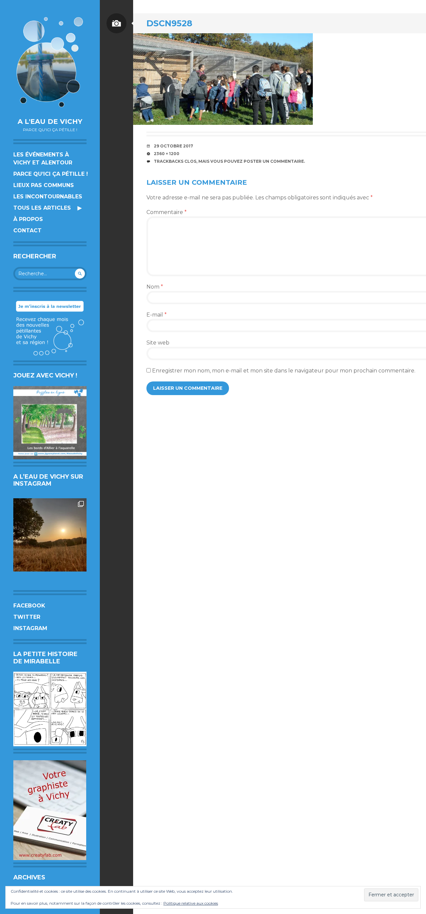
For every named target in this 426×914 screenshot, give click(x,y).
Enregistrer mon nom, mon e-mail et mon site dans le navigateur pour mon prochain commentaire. (283, 370)
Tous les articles (42, 208)
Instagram (30, 628)
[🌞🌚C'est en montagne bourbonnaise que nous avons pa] (50, 534)
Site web (157, 343)
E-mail (156, 315)
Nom (154, 287)
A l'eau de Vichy (50, 121)
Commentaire (166, 212)
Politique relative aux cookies (190, 903)
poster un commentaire (274, 161)
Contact (27, 230)
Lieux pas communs (43, 185)
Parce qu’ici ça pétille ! (50, 174)
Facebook (29, 605)
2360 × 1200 (166, 153)
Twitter (26, 617)
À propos (28, 219)
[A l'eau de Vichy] (50, 62)
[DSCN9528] (223, 79)
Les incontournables (47, 196)
